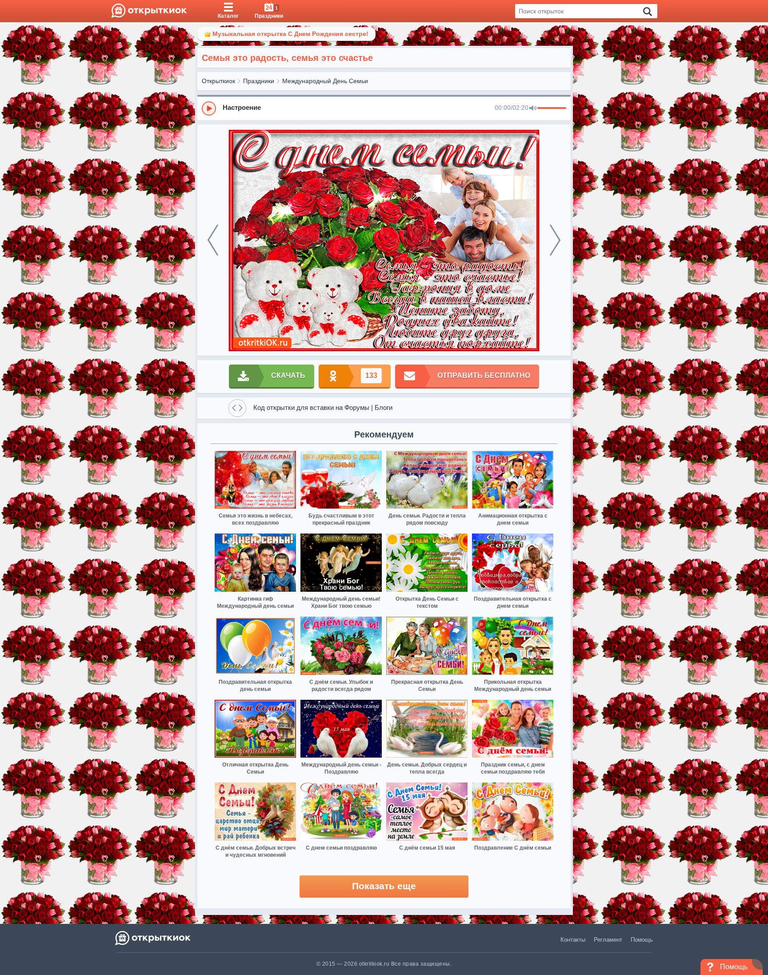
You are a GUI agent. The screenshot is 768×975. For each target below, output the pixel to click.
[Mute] (532, 108)
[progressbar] (551, 108)
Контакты (572, 939)
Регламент (608, 939)
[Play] (209, 108)
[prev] (213, 240)
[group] (384, 108)
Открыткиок (218, 80)
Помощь (642, 939)
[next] (555, 240)
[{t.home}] (153, 937)
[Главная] (149, 11)
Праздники (258, 80)
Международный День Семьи (325, 80)
